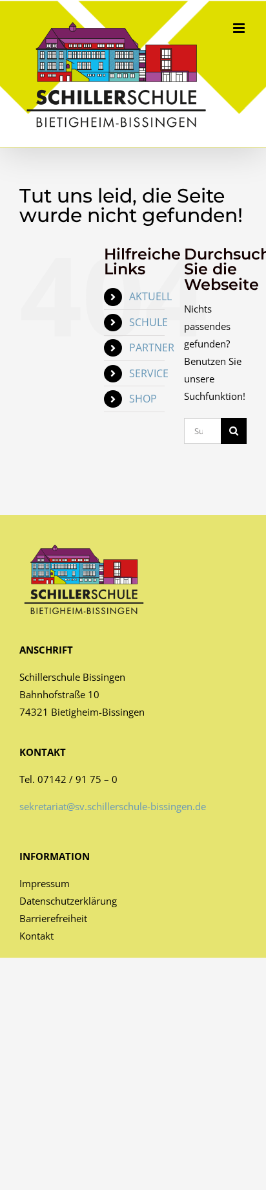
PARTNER (151, 347)
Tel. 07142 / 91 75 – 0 (68, 779)
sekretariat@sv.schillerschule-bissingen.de (112, 806)
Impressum (44, 883)
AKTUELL (150, 296)
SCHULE (148, 322)
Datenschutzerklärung (68, 900)
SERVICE (149, 373)
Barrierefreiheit (53, 918)
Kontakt (36, 935)
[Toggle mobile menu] (240, 28)
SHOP (143, 398)
